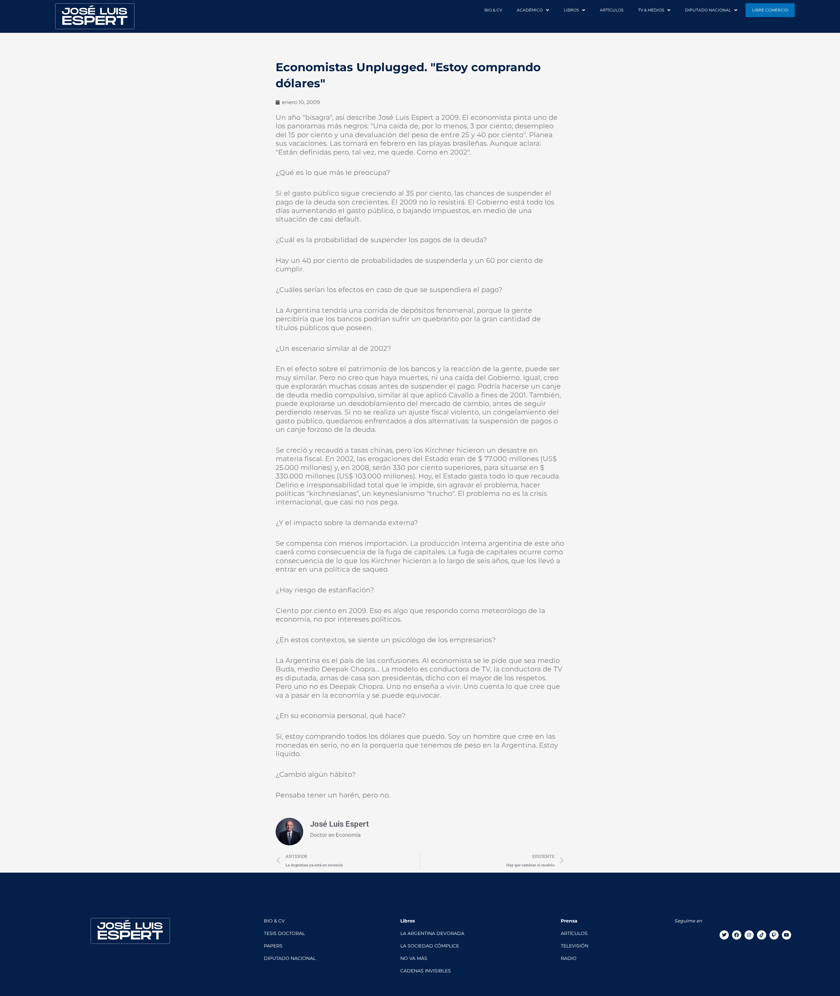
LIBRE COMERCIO (770, 10)
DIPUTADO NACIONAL (708, 10)
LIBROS (571, 10)
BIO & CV (493, 10)
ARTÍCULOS (611, 10)
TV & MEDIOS (651, 10)
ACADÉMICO (530, 10)
